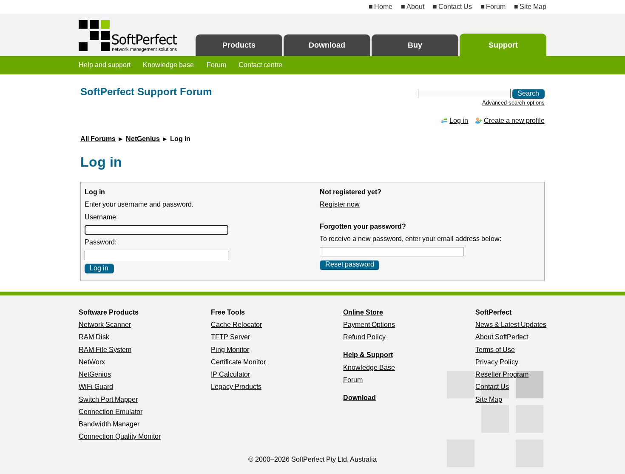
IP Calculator (230, 374)
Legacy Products (236, 386)
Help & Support (368, 354)
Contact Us (455, 6)
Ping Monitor (230, 349)
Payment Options (369, 324)
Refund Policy (364, 337)
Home (383, 6)
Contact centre (260, 64)
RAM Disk (94, 337)
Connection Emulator (110, 411)
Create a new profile (514, 120)
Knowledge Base (369, 367)
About (415, 6)
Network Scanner (105, 324)
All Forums (98, 138)
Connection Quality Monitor (120, 436)
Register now (340, 204)
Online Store (363, 312)
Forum (496, 6)
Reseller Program (501, 374)
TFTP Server (230, 337)
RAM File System (105, 349)
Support (503, 45)
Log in (458, 120)
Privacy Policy (496, 362)
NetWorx (92, 362)
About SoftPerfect (501, 337)
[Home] (129, 36)
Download (327, 45)
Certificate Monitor (238, 362)
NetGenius (143, 138)
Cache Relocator (236, 324)
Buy (415, 45)
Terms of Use (495, 349)
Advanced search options (513, 102)
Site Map (533, 6)
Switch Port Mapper (108, 399)
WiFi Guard (96, 386)
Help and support (105, 64)
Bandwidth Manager (109, 424)
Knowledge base (168, 64)
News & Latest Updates (510, 324)
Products (239, 45)
